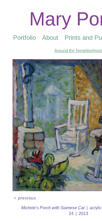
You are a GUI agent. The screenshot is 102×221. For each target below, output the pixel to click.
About (50, 37)
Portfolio (24, 37)
